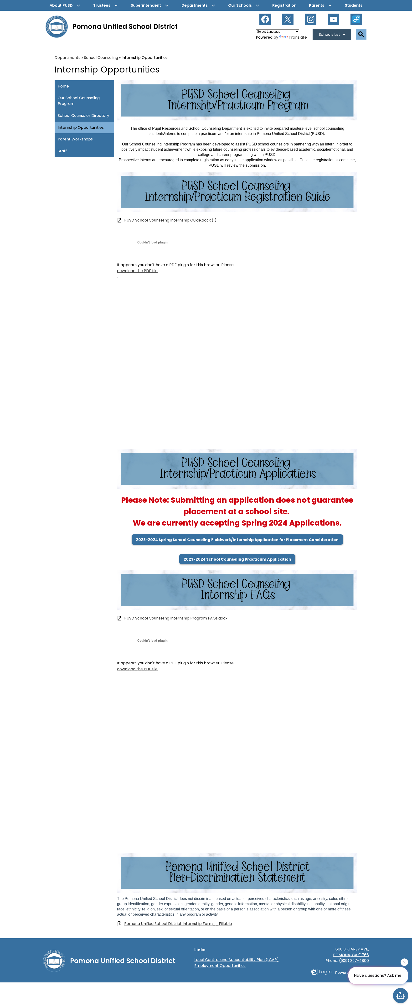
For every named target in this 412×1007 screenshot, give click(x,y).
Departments (67, 57)
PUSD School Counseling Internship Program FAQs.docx (175, 618)
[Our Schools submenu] (243, 5)
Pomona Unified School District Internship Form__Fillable (178, 923)
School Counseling (101, 57)
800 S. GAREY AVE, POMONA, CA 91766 (351, 952)
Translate (298, 37)
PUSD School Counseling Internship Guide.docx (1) (170, 220)
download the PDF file (137, 271)
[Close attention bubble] (404, 964)
